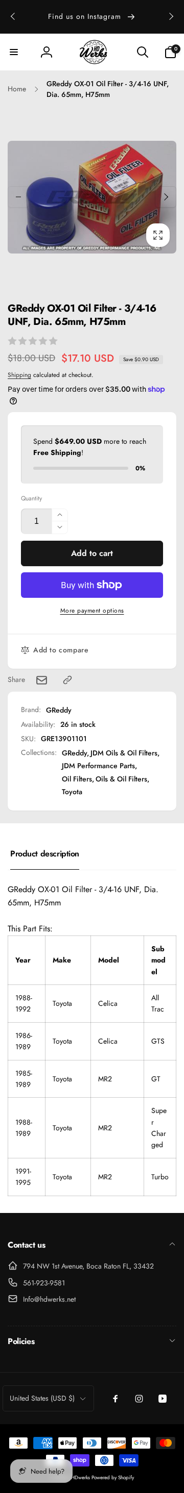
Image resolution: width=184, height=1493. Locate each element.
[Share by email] (41, 680)
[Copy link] (67, 680)
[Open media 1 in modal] (92, 197)
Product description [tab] (44, 853)
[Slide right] (170, 16)
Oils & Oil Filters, (122, 779)
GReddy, (75, 753)
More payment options (92, 610)
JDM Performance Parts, (99, 766)
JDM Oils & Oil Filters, (124, 753)
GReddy (59, 710)
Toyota (72, 792)
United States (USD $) (42, 1398)
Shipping (19, 374)
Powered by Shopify (112, 1477)
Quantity (31, 498)
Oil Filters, (78, 779)
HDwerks (81, 1477)
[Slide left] (13, 16)
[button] (14, 52)
